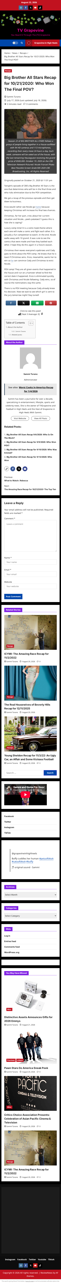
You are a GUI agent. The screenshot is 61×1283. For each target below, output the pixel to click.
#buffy (29, 861)
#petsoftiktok (46, 858)
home (38, 206)
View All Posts (40, 418)
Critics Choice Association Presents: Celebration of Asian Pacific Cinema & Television (27, 1118)
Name (8, 557)
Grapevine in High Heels (45, 43)
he (12, 260)
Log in (7, 936)
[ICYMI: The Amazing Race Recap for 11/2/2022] (30, 632)
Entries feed (10, 941)
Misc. (9, 1009)
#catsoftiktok (19, 861)
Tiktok (51, 1259)
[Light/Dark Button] (15, 42)
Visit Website (20, 418)
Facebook (9, 816)
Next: (30, 487)
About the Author (15, 327)
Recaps (8, 71)
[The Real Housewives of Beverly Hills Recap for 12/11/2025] (30, 683)
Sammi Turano (14, 96)
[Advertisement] (30, 1220)
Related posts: (17, 335)
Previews (11, 1060)
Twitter (7, 822)
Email (7, 569)
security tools (30, 1281)
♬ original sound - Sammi (25, 867)
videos (20, 1060)
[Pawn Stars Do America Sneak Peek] (30, 1046)
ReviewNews (46, 1272)
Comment (9, 518)
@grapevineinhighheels (24, 853)
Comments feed (12, 947)
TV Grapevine (30, 30)
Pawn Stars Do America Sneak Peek (26, 1067)
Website (8, 582)
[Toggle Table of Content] (29, 323)
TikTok (7, 833)
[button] (22, 43)
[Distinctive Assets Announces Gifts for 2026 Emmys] (30, 995)
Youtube (42, 1259)
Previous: (16, 479)
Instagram (9, 827)
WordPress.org (11, 952)
